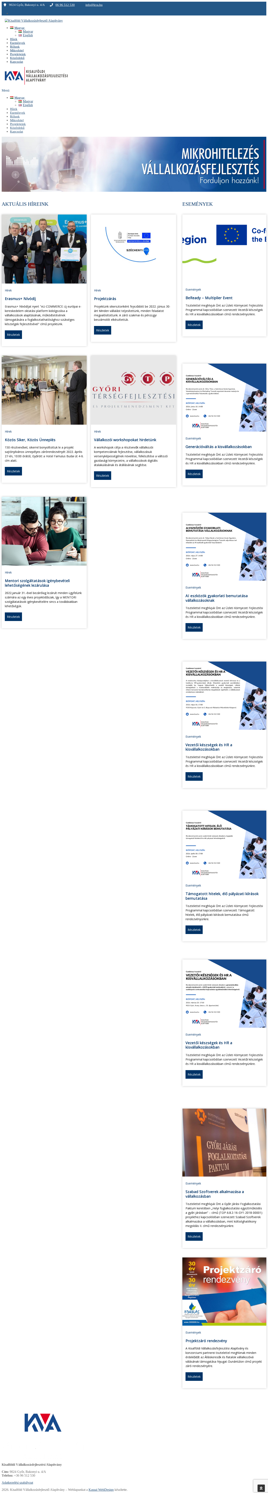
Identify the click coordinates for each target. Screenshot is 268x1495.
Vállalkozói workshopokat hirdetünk (125, 439)
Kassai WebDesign (101, 1489)
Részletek (13, 335)
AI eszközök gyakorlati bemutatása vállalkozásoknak (217, 598)
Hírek (8, 290)
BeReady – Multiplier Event (209, 297)
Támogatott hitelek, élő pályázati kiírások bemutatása (222, 896)
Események (193, 289)
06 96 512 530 (65, 4)
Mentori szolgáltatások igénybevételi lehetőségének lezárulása (37, 583)
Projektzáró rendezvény (206, 1340)
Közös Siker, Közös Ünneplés (30, 439)
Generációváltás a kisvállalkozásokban (219, 446)
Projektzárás (105, 298)
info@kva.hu (94, 4)
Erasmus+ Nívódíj (20, 298)
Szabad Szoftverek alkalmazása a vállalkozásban (215, 1194)
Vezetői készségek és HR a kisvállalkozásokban (209, 747)
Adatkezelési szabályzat (17, 1482)
